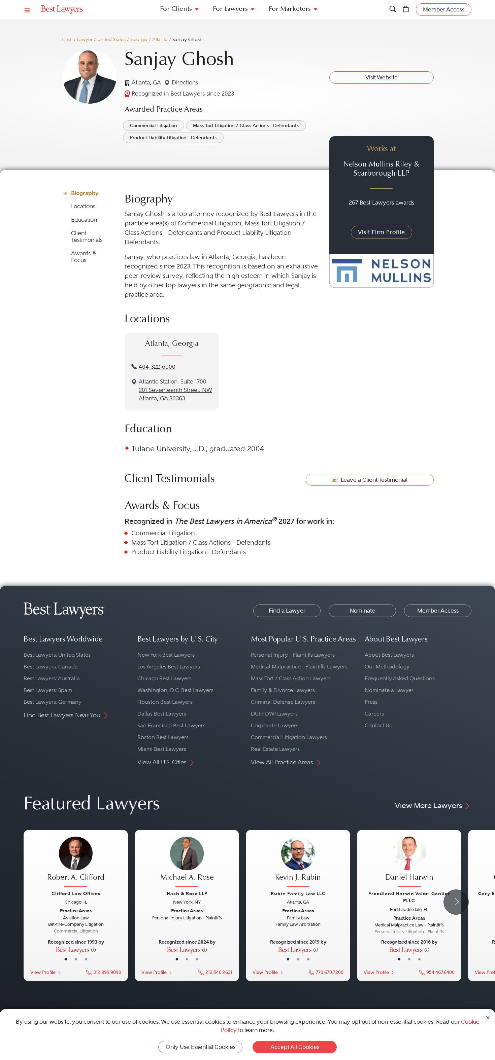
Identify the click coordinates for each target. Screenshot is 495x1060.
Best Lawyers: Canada (51, 666)
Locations (83, 206)
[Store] (406, 9)
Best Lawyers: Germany (52, 702)
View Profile (43, 972)
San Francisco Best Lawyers (171, 725)
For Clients (176, 9)
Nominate (362, 610)
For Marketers (290, 9)
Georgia (138, 39)
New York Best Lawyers (166, 655)
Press (371, 702)
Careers (374, 713)
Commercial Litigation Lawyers (289, 737)
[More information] (93, 949)
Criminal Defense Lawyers (283, 702)
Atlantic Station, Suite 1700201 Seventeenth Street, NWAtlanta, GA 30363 (175, 390)
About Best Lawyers (389, 655)
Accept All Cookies (294, 1047)
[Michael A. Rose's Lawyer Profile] (186, 862)
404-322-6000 (157, 367)
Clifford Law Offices (76, 893)
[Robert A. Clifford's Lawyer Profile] (75, 862)
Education (84, 220)
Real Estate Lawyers (275, 749)
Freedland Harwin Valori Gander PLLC (409, 897)
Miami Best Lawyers (161, 749)
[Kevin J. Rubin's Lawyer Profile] (298, 862)
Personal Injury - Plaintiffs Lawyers (293, 655)
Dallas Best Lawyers (161, 713)
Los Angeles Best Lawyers (168, 666)
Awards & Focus (83, 256)
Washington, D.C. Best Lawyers (175, 690)
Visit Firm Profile (381, 232)
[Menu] (27, 9)
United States (111, 39)
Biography (85, 193)
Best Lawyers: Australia (52, 678)
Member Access (438, 610)
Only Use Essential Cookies (200, 1047)
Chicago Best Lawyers (164, 678)
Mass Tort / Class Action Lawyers (291, 678)
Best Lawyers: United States (57, 655)
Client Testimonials (86, 236)
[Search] (393, 9)
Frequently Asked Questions (400, 678)
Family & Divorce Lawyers (283, 690)
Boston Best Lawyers (163, 737)
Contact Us (378, 725)
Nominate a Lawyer (389, 690)
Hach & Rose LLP (187, 893)
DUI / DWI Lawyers (274, 713)
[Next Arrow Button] (456, 902)
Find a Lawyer (77, 39)
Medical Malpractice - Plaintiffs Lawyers (299, 666)
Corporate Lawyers (274, 725)
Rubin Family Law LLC (298, 893)
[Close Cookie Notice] (488, 1017)
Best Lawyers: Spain (48, 690)
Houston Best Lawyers (165, 702)
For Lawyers (230, 9)
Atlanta (160, 39)
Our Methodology (387, 666)
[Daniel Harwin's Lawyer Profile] (409, 862)
